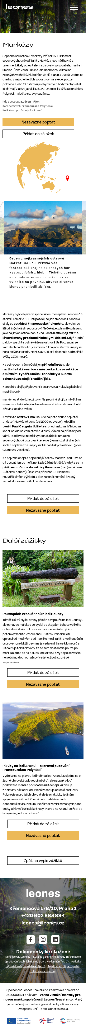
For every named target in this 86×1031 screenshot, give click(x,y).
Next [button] (76, 240)
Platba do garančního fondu (47, 957)
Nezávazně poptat (38, 122)
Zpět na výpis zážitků (43, 861)
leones (19, 7)
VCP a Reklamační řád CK (54, 961)
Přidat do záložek (38, 134)
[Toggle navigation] (74, 7)
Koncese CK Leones (17, 957)
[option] (43, 247)
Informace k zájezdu (42, 971)
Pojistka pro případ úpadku (64, 966)
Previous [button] (9, 240)
